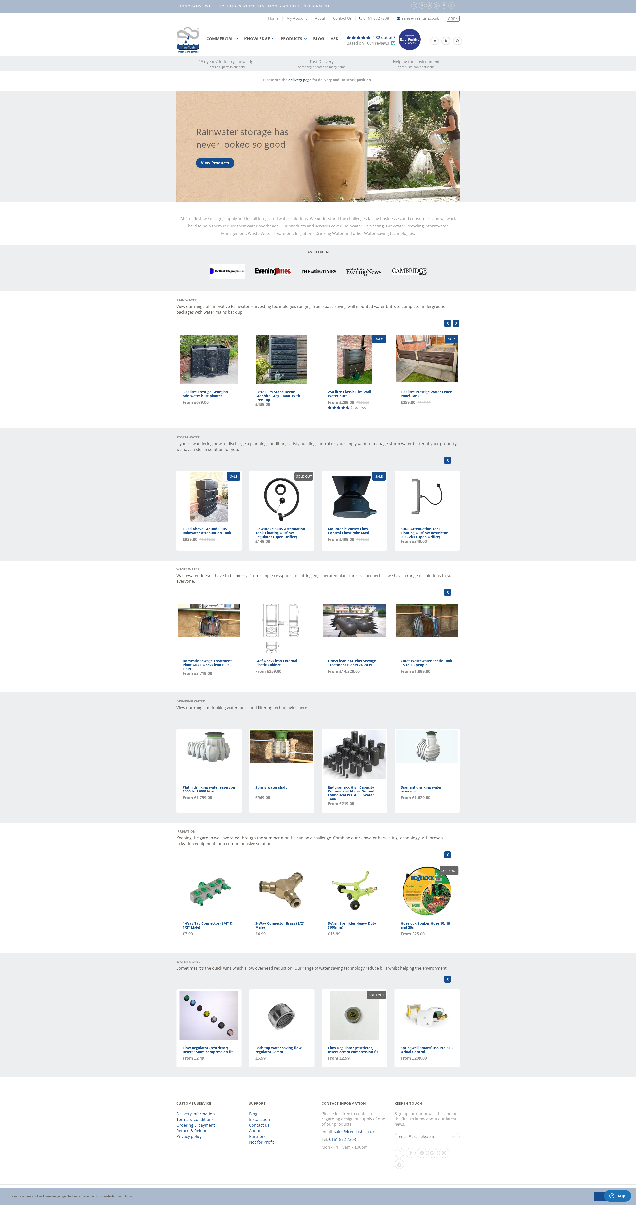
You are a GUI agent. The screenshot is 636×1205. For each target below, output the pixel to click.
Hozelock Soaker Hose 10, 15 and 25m (425, 925)
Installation (259, 1119)
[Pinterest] (429, 5)
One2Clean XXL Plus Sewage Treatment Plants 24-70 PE (352, 662)
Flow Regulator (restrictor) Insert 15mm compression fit (208, 1049)
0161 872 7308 (342, 1139)
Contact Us (342, 18)
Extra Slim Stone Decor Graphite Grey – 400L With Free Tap (277, 395)
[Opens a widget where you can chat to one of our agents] (617, 1196)
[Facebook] (422, 5)
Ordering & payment (195, 1125)
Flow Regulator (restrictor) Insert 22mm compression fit (353, 1049)
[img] (371, 37)
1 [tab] (318, 287)
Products (291, 38)
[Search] (457, 41)
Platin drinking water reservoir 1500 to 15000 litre (209, 789)
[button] (453, 1137)
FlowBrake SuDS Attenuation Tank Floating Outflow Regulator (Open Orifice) (280, 533)
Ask (334, 38)
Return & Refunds (193, 1130)
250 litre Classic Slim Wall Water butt (349, 393)
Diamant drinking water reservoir (421, 789)
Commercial (219, 38)
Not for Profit (261, 1142)
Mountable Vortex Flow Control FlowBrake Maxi (348, 531)
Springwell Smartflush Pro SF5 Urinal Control (427, 1049)
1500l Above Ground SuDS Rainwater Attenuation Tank (207, 531)
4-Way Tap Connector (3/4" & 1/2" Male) (208, 925)
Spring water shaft (271, 787)
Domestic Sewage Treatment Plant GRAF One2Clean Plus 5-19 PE (208, 664)
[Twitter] (414, 5)
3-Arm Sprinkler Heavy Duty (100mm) (352, 925)
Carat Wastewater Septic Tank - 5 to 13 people (426, 662)
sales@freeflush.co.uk (420, 18)
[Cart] (434, 41)
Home (273, 18)
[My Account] (446, 41)
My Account (296, 18)
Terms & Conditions (195, 1119)
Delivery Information (195, 1114)
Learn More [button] (124, 1196)
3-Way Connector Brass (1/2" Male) (280, 925)
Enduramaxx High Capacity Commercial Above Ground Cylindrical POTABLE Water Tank (351, 793)
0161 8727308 (376, 18)
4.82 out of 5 (384, 37)
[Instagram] (444, 5)
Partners (257, 1136)
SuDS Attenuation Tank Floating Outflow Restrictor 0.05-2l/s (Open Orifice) (424, 533)
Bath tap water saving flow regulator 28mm (278, 1049)
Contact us (259, 1125)
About (320, 18)
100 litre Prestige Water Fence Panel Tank (426, 393)
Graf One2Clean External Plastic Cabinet (276, 662)
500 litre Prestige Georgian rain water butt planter (205, 393)
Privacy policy (189, 1136)
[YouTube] (451, 5)
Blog (318, 38)
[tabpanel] (227, 271)
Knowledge (257, 38)
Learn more (212, 163)
